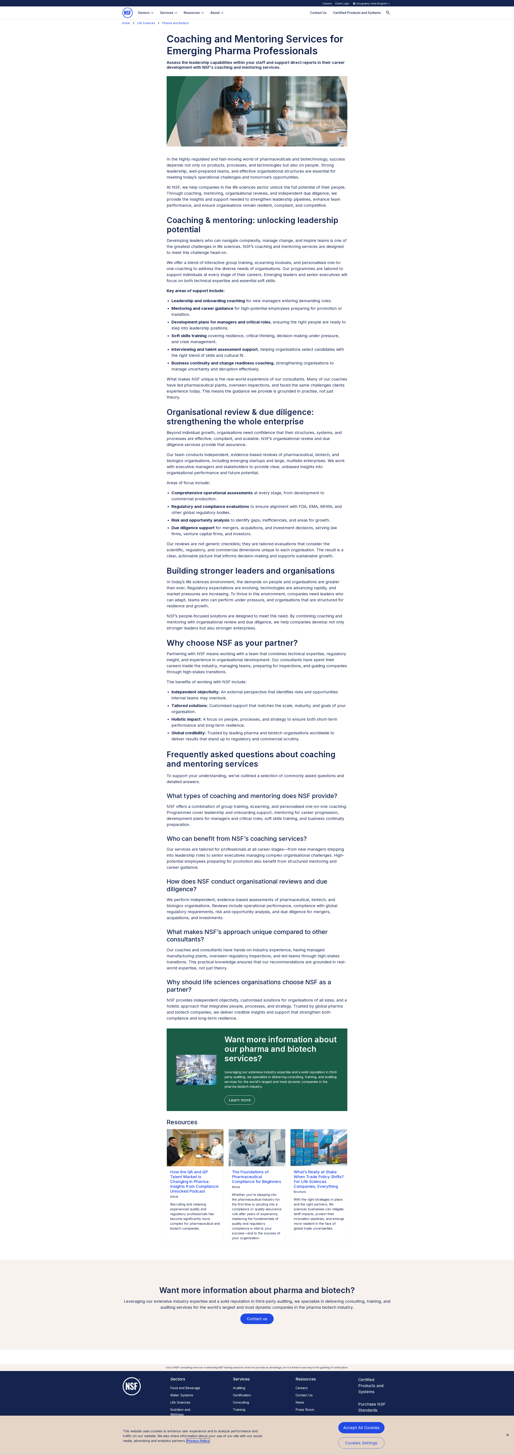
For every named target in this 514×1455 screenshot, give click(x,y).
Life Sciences (146, 23)
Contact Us (304, 1395)
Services (166, 13)
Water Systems (181, 1395)
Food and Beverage (185, 1388)
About (214, 13)
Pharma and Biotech (175, 23)
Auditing (239, 1388)
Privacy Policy (198, 1441)
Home (126, 23)
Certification (242, 1395)
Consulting (241, 1402)
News (300, 1402)
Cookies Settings (361, 1443)
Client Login (342, 3)
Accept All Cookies (361, 1427)
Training (239, 1410)
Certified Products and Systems (370, 1385)
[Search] (388, 12)
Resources (192, 13)
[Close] (507, 1434)
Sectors (144, 13)
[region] (257, 1435)
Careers (327, 3)
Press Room (305, 1410)
